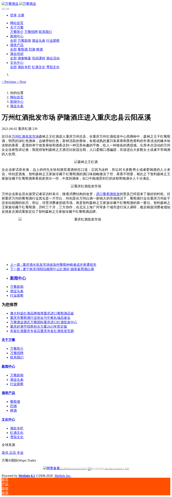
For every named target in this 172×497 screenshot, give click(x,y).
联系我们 (16, 357)
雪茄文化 (16, 437)
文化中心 (8, 419)
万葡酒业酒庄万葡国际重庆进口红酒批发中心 (43, 322)
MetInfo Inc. (63, 475)
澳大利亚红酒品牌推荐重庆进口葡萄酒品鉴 (42, 313)
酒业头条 (16, 106)
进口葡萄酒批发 (108, 194)
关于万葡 (8, 340)
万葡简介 (16, 348)
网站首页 (16, 23)
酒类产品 (8, 393)
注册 (21, 15)
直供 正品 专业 (12, 452)
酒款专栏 (16, 428)
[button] (9, 81)
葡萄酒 (15, 401)
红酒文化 (16, 432)
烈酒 (13, 406)
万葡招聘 (16, 353)
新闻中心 (16, 101)
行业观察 (16, 295)
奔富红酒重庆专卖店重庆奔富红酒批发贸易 (42, 331)
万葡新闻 (16, 286)
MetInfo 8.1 (26, 475)
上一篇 (53, 264)
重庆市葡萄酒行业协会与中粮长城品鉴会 (40, 318)
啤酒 (13, 410)
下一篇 (52, 269)
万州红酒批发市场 (25, 136)
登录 (13, 15)
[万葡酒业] (86, 4)
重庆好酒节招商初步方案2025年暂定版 (38, 326)
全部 (13, 40)
